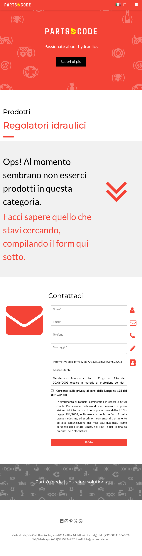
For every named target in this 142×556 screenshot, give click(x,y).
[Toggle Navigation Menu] (136, 4)
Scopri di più (71, 62)
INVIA (89, 442)
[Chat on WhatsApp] (80, 521)
